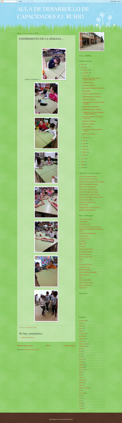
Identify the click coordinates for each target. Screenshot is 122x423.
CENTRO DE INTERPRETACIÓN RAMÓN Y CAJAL (91, 230)
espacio (81, 341)
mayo (84, 143)
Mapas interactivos (84, 275)
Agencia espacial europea (85, 219)
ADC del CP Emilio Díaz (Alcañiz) (88, 179)
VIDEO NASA (83, 288)
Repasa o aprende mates (85, 285)
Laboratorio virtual (84, 267)
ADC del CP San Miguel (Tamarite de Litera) (91, 197)
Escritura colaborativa (85, 254)
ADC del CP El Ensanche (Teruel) (88, 176)
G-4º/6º (81, 362)
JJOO (80, 372)
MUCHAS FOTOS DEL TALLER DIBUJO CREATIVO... (91, 79)
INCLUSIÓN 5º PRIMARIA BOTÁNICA (93, 88)
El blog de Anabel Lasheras (86, 249)
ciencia (81, 326)
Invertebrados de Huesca (85, 264)
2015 (82, 64)
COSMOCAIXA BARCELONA (87, 233)
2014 (82, 67)
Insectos (81, 259)
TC (80, 401)
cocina (81, 328)
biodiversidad (82, 320)
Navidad (81, 382)
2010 (82, 167)
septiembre (86, 137)
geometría (81, 364)
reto (80, 398)
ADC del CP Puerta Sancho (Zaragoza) (89, 194)
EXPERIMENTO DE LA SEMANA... (92, 97)
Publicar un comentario (28, 337)
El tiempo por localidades (86, 251)
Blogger (71, 419)
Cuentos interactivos (84, 239)
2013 (82, 159)
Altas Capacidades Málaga (86, 200)
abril (84, 146)
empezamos (82, 339)
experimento (82, 346)
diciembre (85, 70)
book (80, 323)
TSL (80, 406)
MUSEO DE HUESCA (85, 269)
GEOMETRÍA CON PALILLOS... (91, 107)
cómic (80, 331)
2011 (82, 164)
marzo (84, 149)
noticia (81, 385)
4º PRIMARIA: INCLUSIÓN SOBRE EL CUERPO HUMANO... (93, 113)
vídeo (80, 408)
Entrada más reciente (25, 345)
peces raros (82, 393)
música (81, 377)
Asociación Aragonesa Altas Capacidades (90, 227)
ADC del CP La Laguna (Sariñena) (88, 189)
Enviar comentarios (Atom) (32, 349)
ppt (80, 395)
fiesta (80, 349)
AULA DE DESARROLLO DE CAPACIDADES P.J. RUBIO (53, 12)
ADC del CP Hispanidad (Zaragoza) (88, 184)
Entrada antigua (69, 345)
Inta (80, 262)
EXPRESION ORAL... (88, 82)
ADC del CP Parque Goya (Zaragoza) (89, 192)
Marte (80, 277)
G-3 (80, 357)
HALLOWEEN (86, 91)
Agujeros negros (83, 221)
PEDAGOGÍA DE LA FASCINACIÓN (89, 207)
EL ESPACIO (82, 241)
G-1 (80, 351)
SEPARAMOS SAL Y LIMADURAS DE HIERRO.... (93, 103)
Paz (80, 390)
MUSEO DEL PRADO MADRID (88, 272)
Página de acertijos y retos (86, 282)
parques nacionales (84, 388)
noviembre (86, 73)
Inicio (48, 345)
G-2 (80, 354)
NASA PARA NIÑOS (85, 280)
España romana (83, 344)
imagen (81, 367)
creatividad (82, 336)
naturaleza (82, 380)
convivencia (82, 333)
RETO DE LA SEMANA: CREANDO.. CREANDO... (92, 117)
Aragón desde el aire (84, 224)
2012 (82, 162)
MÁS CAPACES (83, 205)
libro (80, 375)
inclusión (81, 370)
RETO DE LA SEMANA (89, 121)
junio (84, 140)
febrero (85, 152)
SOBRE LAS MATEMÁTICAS (87, 210)
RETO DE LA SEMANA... (89, 85)
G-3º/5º (81, 359)
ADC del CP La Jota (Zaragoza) (87, 187)
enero (84, 155)
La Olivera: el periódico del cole (87, 202)
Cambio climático (84, 236)
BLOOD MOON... (87, 127)
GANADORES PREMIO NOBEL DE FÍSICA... (92, 130)
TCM (80, 403)
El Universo (82, 246)
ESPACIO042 (82, 244)
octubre (85, 76)
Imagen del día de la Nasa (86, 257)
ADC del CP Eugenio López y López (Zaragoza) (91, 182)
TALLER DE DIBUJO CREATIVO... (92, 94)
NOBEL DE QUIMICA (88, 124)
